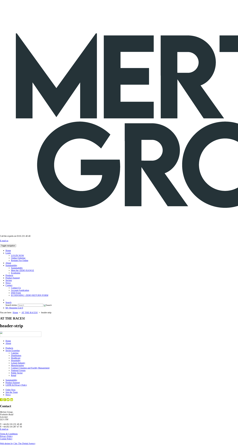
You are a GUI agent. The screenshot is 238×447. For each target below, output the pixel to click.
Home (8, 250)
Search (8, 302)
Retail (13, 375)
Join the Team (12, 392)
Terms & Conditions (9, 434)
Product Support (13, 278)
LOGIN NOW (17, 255)
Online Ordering (18, 258)
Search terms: (11, 305)
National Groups (18, 370)
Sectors (9, 280)
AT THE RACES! (29, 312)
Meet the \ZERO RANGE (22, 270)
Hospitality (16, 360)
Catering (14, 353)
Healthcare (15, 358)
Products (9, 275)
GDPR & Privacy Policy (16, 385)
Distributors (16, 355)
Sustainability (11, 265)
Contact (9, 285)
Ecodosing (15, 273)
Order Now (11, 390)
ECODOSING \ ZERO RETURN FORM (29, 295)
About (8, 263)
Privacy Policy (6, 436)
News (8, 283)
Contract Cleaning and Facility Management (30, 368)
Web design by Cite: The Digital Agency (17, 443)
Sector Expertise (13, 350)
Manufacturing (17, 365)
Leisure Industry (18, 363)
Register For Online (19, 260)
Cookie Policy (6, 439)
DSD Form (16, 293)
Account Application (20, 290)
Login (8, 253)
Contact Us (16, 288)
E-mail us (4, 241)
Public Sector (17, 373)
